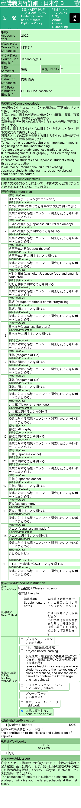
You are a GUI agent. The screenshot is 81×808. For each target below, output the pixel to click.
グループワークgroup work (36, 695)
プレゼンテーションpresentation (39, 640)
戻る (74, 17)
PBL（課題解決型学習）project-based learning (42, 649)
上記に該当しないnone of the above (39, 712)
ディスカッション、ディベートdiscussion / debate (47, 686)
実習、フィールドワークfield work (42, 703)
